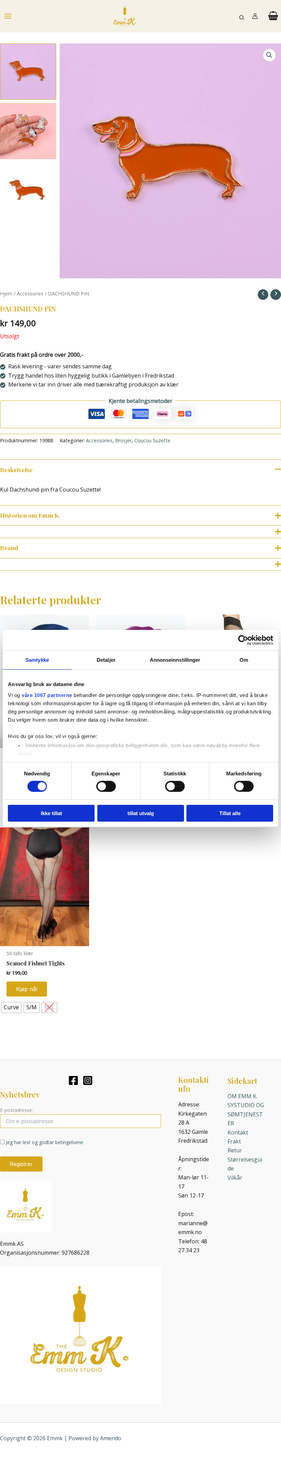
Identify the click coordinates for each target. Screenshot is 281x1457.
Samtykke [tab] (37, 660)
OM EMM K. (242, 1096)
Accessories (30, 293)
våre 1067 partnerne (47, 695)
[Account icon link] (255, 16)
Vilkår (235, 1177)
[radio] (11, 1007)
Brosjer (123, 440)
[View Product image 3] (28, 190)
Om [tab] (244, 660)
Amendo (110, 1438)
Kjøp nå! (26, 989)
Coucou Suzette (152, 440)
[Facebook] (73, 1080)
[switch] (106, 786)
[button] (242, 16)
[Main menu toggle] (8, 16)
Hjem (6, 293)
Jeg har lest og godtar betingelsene (44, 1142)
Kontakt (238, 1132)
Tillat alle (230, 813)
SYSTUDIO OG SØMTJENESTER (246, 1114)
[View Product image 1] (28, 71)
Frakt (234, 1141)
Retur (235, 1150)
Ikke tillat (51, 813)
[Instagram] (88, 1080)
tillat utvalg (140, 813)
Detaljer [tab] (106, 660)
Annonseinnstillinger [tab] (175, 660)
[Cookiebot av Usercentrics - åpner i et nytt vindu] (243, 640)
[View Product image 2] (28, 131)
